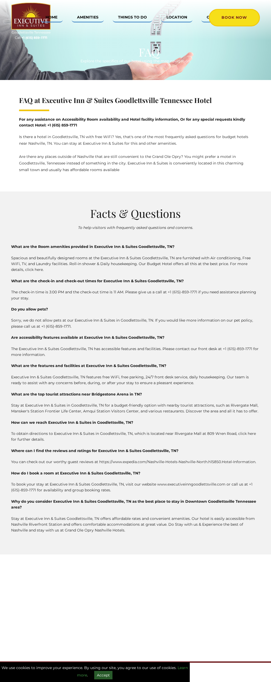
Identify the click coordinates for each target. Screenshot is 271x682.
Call (31, 38)
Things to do (132, 17)
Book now (71, 629)
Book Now (234, 17)
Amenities (87, 17)
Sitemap (94, 605)
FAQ (91, 610)
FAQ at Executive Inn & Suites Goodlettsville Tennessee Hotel (115, 100)
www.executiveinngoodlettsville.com (191, 484)
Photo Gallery (99, 593)
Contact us (97, 598)
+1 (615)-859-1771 (182, 292)
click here (34, 269)
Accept (103, 675)
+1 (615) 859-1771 (62, 125)
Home (51, 17)
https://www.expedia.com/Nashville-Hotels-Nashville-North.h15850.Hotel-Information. (177, 461)
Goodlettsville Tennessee (31, 32)
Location (176, 17)
